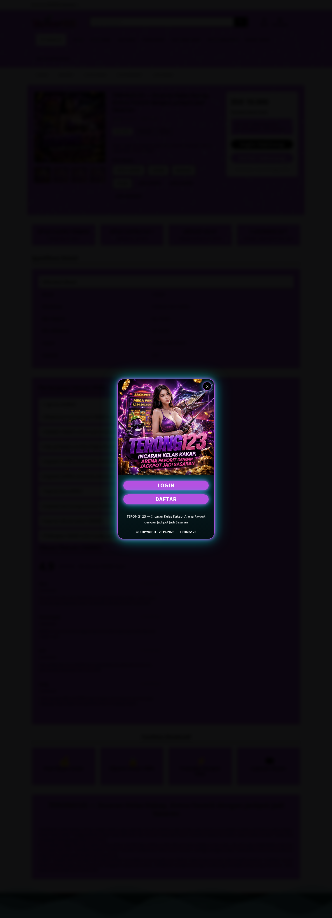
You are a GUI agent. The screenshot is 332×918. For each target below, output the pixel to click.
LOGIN (166, 485)
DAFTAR (166, 499)
